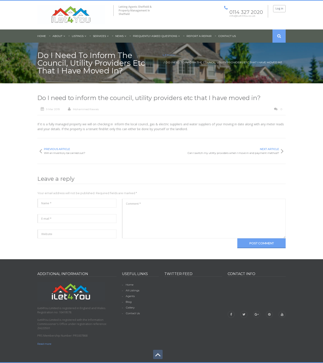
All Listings (132, 290)
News (119, 36)
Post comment (261, 243)
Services (99, 36)
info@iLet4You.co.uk (248, 303)
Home (41, 36)
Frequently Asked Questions (155, 36)
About (57, 36)
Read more (44, 343)
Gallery (130, 307)
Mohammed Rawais (86, 109)
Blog (129, 301)
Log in (279, 8)
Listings (77, 36)
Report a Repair (199, 36)
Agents (130, 296)
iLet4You (169, 55)
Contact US (227, 36)
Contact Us (133, 313)
